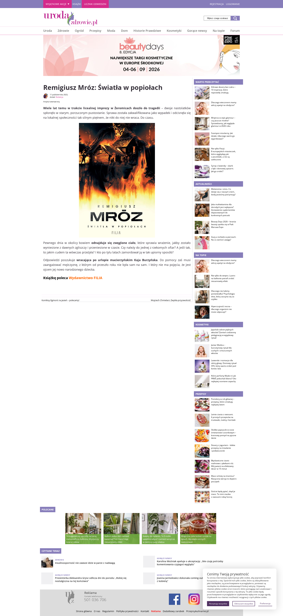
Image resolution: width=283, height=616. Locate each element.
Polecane (48, 509)
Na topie (219, 31)
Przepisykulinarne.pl (197, 611)
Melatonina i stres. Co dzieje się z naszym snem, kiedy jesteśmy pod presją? (223, 192)
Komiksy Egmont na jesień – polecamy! (60, 300)
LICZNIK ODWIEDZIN (95, 4)
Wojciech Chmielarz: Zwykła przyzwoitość (171, 300)
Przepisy (95, 31)
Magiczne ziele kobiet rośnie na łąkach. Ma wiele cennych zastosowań (196, 539)
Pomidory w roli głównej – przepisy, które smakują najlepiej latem (222, 402)
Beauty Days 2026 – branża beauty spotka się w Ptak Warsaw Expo (223, 224)
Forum (235, 31)
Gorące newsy (197, 31)
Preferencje (265, 603)
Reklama (156, 611)
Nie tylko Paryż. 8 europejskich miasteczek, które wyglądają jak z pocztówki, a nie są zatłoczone (223, 154)
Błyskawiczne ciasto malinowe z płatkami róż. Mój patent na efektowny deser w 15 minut (222, 464)
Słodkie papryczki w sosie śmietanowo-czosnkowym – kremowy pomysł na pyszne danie (223, 434)
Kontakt (145, 611)
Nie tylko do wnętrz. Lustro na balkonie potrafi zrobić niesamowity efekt (223, 278)
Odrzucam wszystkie (243, 603)
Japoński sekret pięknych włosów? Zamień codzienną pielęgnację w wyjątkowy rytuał (223, 333)
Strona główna (84, 611)
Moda (111, 31)
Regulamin (108, 611)
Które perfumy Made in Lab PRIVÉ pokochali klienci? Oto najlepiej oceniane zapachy (223, 379)
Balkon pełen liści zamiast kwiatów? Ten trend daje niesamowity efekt (116, 539)
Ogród (79, 31)
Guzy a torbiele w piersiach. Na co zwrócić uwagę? (223, 238)
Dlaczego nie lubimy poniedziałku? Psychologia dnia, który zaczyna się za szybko (223, 295)
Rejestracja (217, 4)
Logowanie (233, 4)
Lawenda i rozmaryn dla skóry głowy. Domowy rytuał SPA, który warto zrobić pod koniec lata (223, 364)
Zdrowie (63, 31)
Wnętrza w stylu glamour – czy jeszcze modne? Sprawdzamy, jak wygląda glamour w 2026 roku (223, 122)
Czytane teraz (51, 550)
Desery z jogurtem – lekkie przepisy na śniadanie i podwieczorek (223, 448)
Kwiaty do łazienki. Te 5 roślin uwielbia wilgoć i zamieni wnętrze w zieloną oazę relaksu (159, 539)
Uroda (47, 31)
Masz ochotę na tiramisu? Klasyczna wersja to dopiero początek (223, 479)
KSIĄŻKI (77, 4)
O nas (97, 611)
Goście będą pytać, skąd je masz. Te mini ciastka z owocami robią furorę (223, 494)
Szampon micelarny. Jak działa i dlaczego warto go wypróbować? (223, 136)
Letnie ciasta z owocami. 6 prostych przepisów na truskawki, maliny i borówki (223, 417)
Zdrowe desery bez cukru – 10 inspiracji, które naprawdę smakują (223, 90)
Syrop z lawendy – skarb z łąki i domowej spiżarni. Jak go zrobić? (222, 169)
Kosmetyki (174, 31)
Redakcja (59, 97)
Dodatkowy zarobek (173, 611)
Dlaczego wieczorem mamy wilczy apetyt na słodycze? (223, 104)
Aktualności (204, 183)
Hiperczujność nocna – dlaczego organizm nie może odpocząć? (221, 309)
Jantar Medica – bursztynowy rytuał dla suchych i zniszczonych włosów (221, 349)
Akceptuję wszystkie (218, 603)
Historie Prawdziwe (147, 31)
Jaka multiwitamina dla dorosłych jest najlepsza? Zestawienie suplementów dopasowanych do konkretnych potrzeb (223, 210)
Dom (124, 31)
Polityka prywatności (127, 611)
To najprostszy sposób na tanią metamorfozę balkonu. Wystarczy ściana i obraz (82, 539)
